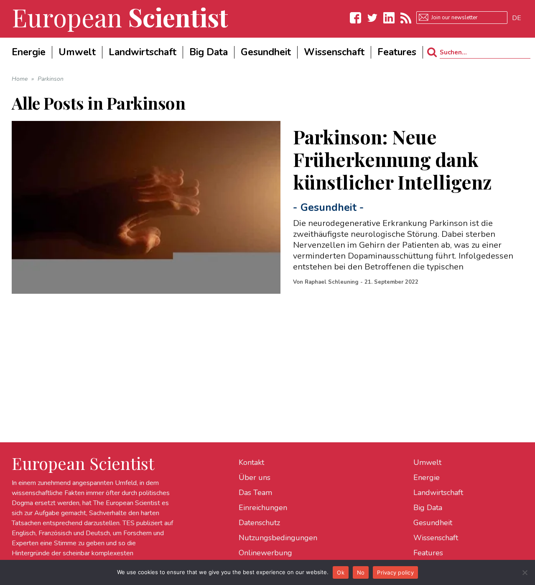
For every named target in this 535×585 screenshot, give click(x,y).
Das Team (255, 493)
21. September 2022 (391, 282)
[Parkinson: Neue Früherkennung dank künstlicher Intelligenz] (146, 207)
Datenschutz (259, 523)
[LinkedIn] (389, 17)
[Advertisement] (262, 352)
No (361, 572)
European (120, 16)
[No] (524, 572)
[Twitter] (372, 17)
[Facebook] (355, 17)
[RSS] (405, 17)
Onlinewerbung (265, 553)
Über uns (254, 477)
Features (428, 553)
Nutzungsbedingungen (278, 538)
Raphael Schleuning (332, 282)
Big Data (427, 508)
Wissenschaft (435, 538)
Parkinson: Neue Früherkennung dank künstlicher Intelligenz (392, 159)
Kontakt (251, 462)
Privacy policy (395, 572)
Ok (340, 572)
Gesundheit (329, 207)
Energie (426, 477)
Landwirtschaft (438, 493)
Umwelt (427, 462)
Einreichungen (263, 508)
